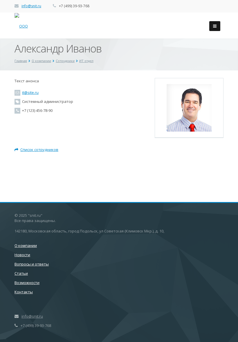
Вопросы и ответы (32, 264)
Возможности (27, 282)
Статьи (21, 273)
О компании (26, 245)
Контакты (24, 291)
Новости (22, 254)
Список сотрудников (39, 149)
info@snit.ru (31, 5)
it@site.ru (30, 92)
